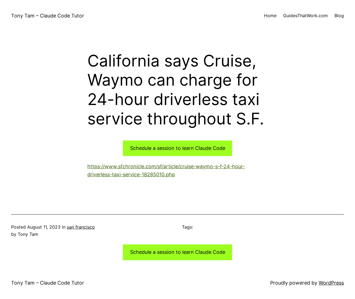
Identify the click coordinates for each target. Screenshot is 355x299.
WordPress (331, 283)
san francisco (81, 227)
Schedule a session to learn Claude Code (177, 148)
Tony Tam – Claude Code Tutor (47, 16)
